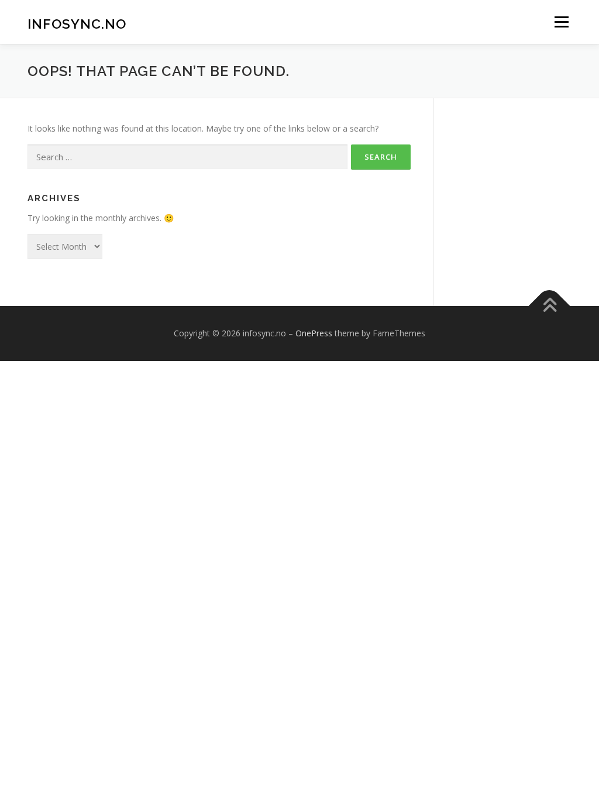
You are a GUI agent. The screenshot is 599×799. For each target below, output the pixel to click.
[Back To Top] (549, 305)
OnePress (313, 333)
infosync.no (76, 24)
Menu (561, 21)
